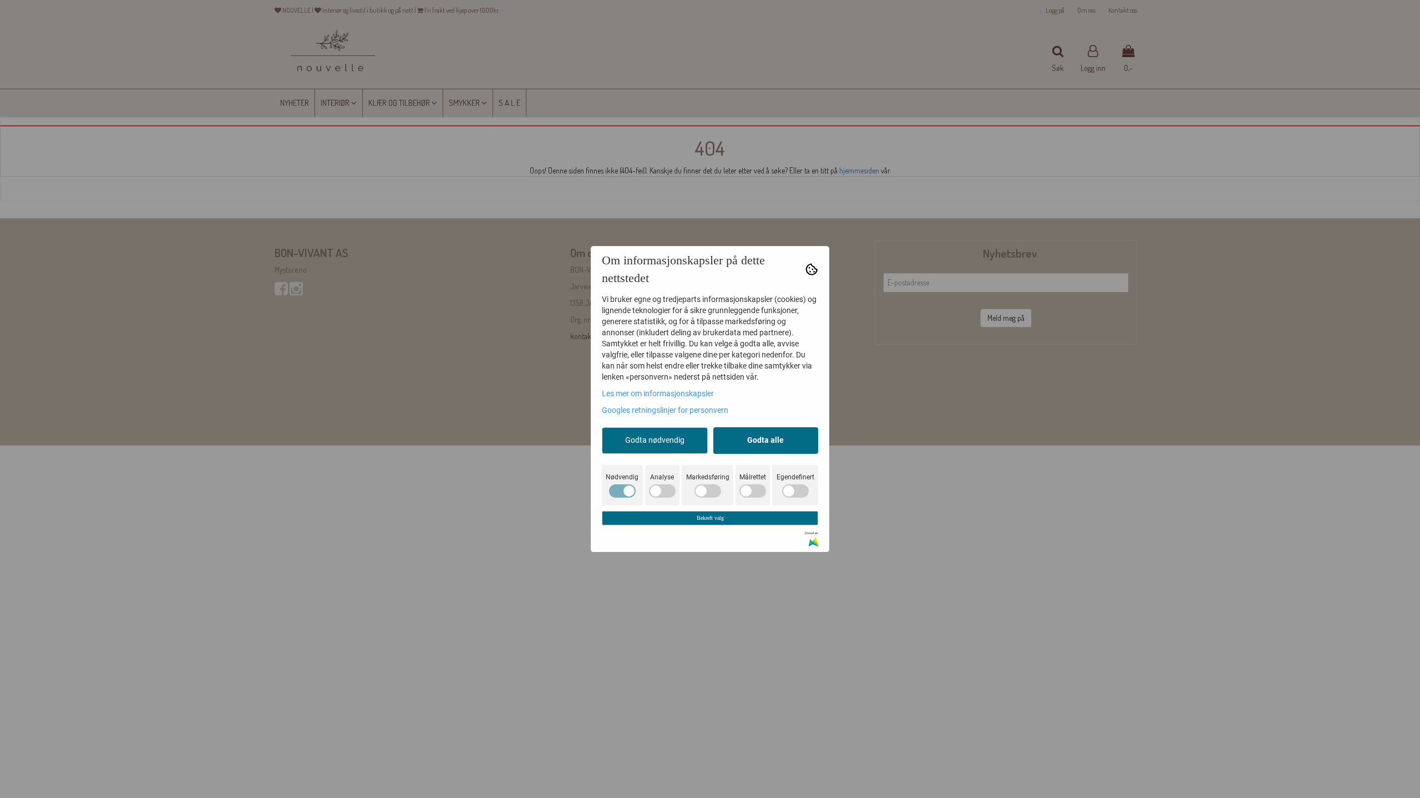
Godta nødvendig (654, 440)
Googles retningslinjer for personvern (665, 410)
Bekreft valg (710, 518)
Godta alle (765, 440)
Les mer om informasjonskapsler (658, 393)
